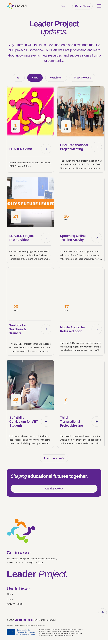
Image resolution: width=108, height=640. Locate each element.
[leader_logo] (17, 6)
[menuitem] (97, 6)
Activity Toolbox (15, 603)
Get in (82, 6)
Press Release (82, 77)
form (40, 562)
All (18, 77)
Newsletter (56, 77)
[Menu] (97, 6)
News (35, 77)
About (10, 594)
